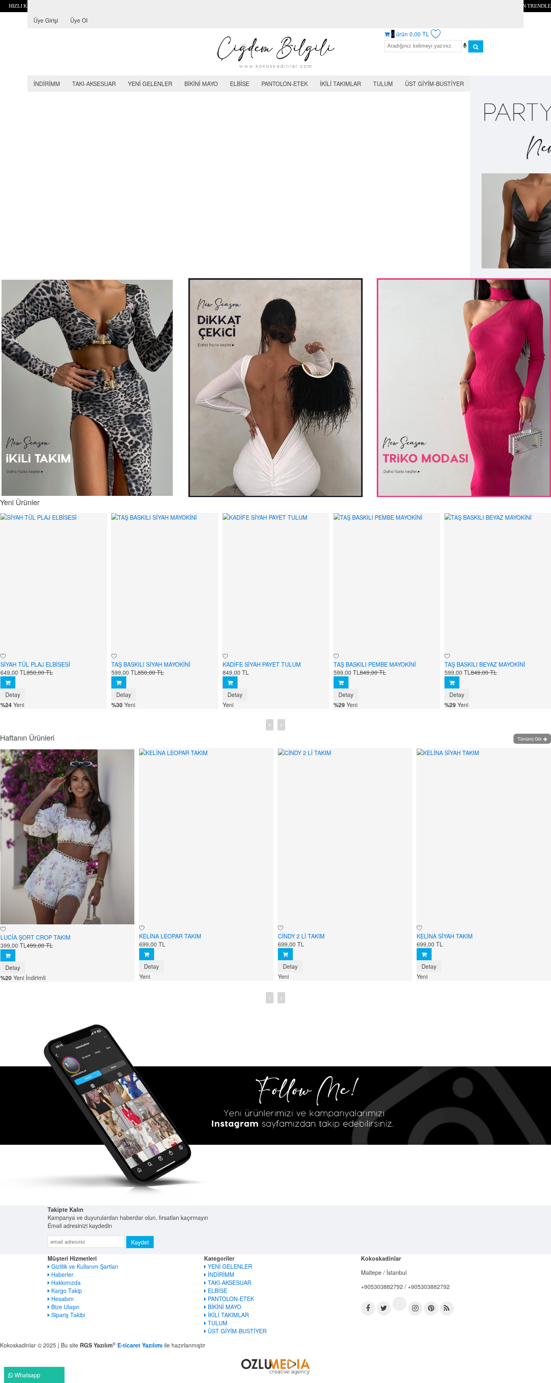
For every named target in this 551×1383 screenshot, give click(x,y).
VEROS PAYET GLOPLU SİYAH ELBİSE (497, 664)
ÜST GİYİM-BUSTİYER (236, 1331)
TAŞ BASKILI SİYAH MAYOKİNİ (42, 664)
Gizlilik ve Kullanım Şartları (84, 1266)
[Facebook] (368, 1308)
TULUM (216, 1323)
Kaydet (140, 1242)
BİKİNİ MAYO (223, 1307)
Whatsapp (26, 1375)
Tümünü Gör (530, 739)
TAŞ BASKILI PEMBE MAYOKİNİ (266, 664)
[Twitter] (384, 1308)
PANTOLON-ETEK (230, 1299)
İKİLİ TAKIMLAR (227, 1315)
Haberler (61, 1274)
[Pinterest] (431, 1308)
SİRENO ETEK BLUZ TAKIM (460, 936)
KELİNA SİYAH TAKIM (313, 936)
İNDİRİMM (220, 1274)
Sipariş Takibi (67, 1315)
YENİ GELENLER (229, 1266)
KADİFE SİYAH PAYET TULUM (153, 664)
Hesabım (62, 1299)
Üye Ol (79, 20)
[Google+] (399, 1304)
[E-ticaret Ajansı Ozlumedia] (275, 1365)
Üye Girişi (45, 20)
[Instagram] (415, 1308)
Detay (15, 694)
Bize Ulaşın (64, 1307)
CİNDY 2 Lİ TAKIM (169, 936)
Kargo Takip (66, 1290)
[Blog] (447, 1308)
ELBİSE (216, 1290)
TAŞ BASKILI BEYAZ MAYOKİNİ (376, 664)
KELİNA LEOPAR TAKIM (39, 936)
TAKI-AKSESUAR (228, 1282)
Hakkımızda (65, 1282)
